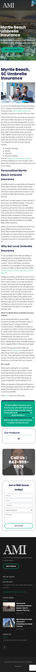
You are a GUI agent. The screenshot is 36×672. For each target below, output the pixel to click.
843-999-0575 (8, 582)
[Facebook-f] (5, 647)
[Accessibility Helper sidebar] (33, 2)
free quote (16, 350)
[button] (32, 5)
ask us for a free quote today (18, 158)
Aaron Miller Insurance (20, 111)
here (6, 396)
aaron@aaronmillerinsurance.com (14, 592)
